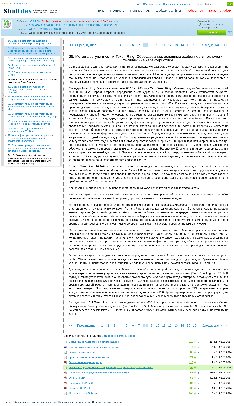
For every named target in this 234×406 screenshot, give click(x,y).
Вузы (101, 10)
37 (191, 388)
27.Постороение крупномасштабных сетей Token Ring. (32, 66)
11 (163, 45)
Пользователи (140, 10)
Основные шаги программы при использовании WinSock (26, 129)
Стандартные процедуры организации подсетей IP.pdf (99, 372)
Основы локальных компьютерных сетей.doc (94, 347)
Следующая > (212, 45)
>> (225, 45)
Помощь (6, 402)
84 (191, 383)
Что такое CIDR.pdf (79, 388)
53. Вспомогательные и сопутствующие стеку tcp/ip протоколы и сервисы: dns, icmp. (32, 115)
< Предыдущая (85, 45)
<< (71, 45)
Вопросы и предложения (177, 4)
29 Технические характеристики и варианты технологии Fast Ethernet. (32, 81)
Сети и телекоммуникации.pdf (85, 362)
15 (188, 45)
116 (191, 341)
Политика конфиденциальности (108, 402)
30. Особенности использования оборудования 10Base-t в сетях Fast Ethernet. (28, 89)
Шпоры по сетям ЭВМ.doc (83, 393)
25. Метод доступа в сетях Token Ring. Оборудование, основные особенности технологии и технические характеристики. (32, 51)
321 (191, 357)
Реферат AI (195, 10)
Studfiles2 (35, 21)
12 (170, 45)
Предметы (117, 10)
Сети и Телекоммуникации (46, 28)
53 (191, 372)
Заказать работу (220, 10)
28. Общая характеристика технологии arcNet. (29, 73)
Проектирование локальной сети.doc (89, 357)
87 (191, 352)
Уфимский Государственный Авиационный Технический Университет (73, 24)
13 (176, 45)
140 (191, 393)
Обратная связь (152, 4)
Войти (7, 3)
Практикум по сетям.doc (82, 352)
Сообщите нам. (110, 21)
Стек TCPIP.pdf (77, 377)
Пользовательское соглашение (74, 402)
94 (191, 367)
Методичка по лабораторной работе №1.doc (94, 341)
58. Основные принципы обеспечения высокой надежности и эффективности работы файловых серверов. (29, 148)
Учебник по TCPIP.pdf (81, 383)
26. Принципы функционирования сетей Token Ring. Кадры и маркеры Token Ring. (31, 59)
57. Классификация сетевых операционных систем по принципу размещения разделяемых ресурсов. (32, 138)
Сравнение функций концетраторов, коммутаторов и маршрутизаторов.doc (111, 367)
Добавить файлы (168, 10)
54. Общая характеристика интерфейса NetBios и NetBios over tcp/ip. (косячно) (30, 122)
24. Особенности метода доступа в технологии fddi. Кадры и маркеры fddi (29, 42)
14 (182, 45)
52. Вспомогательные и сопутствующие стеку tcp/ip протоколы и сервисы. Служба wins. (31, 106)
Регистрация (20, 3)
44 (191, 347)
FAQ (138, 4)
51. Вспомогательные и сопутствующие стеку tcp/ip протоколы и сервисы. (30, 98)
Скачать (212, 32)
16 (194, 45)
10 (157, 45)
